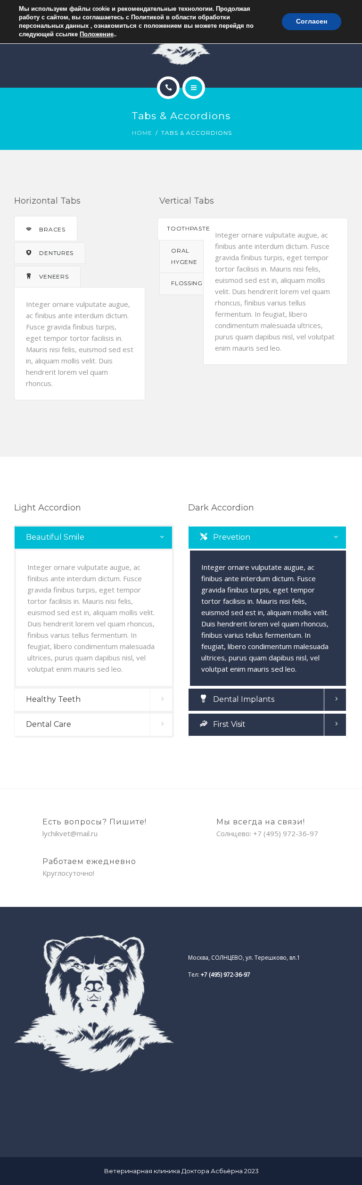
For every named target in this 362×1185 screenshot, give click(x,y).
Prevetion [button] (230, 537)
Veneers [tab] (53, 276)
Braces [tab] (52, 229)
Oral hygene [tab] (184, 256)
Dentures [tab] (56, 252)
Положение (97, 34)
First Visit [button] (228, 724)
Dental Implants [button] (242, 699)
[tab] (94, 537)
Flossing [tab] (187, 283)
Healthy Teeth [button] (53, 699)
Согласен (311, 21)
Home (142, 132)
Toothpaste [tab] (185, 228)
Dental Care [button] (48, 724)
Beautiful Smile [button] (55, 537)
